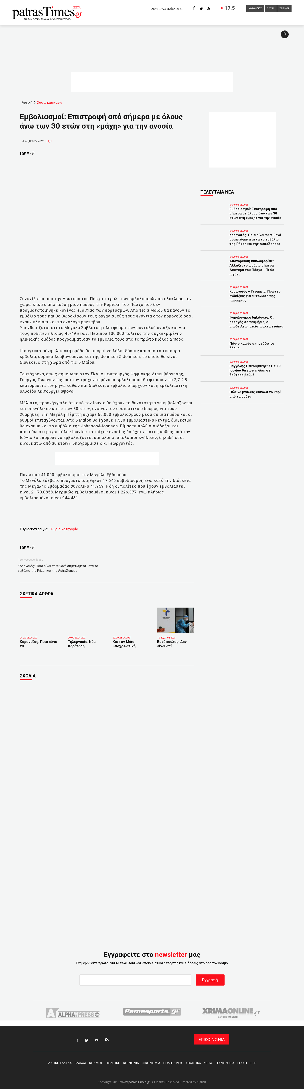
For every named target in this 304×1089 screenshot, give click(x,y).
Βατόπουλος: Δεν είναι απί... (172, 644)
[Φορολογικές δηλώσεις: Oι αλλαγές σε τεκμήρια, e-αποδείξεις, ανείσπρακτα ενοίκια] (214, 323)
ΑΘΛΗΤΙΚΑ (193, 1063)
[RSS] (208, 9)
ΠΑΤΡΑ (270, 8)
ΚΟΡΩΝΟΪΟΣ (255, 8)
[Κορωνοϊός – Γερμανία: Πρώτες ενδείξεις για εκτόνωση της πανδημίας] (214, 297)
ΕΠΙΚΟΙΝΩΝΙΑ (212, 1039)
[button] (286, 36)
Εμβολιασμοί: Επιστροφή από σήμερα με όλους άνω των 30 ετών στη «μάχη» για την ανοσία (255, 213)
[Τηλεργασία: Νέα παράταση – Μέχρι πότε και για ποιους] (87, 627)
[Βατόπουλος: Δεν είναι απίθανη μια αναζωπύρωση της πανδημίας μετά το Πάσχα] (176, 621)
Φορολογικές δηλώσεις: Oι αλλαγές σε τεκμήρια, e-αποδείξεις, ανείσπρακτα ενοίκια (256, 321)
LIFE (253, 1063)
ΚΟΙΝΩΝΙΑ (131, 1063)
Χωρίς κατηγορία (64, 529)
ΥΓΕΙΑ (208, 1063)
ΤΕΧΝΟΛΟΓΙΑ (224, 1063)
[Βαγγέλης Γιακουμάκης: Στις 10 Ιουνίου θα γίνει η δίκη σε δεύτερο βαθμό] (214, 372)
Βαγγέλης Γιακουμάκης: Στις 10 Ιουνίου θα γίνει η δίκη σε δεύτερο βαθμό (255, 370)
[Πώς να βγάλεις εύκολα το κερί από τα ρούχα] (214, 398)
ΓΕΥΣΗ (242, 1063)
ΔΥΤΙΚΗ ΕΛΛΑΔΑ (60, 1063)
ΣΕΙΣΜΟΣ (284, 8)
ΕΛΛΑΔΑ (80, 1063)
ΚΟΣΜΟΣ (96, 1063)
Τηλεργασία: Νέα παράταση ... (81, 644)
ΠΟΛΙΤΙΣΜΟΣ (173, 1063)
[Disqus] (107, 744)
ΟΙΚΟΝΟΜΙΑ (151, 1063)
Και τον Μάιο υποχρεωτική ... (126, 644)
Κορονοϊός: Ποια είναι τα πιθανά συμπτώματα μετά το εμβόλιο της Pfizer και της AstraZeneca (58, 568)
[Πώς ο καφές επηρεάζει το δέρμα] (214, 349)
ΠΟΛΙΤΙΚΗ (113, 1063)
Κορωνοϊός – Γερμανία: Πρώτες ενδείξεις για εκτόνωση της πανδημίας (255, 295)
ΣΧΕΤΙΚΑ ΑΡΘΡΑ (36, 593)
